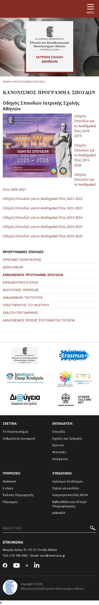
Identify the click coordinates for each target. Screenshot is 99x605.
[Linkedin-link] (37, 566)
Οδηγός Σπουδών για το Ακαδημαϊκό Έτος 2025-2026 (42, 236)
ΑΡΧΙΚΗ (7, 81)
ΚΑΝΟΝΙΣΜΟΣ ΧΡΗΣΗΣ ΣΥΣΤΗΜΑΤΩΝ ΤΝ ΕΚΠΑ (39, 320)
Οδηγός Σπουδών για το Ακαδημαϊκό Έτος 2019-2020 (85, 155)
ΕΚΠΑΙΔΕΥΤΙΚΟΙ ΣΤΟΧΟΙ (20, 282)
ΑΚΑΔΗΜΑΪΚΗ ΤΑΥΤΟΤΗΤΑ (23, 297)
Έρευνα (58, 445)
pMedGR (58, 513)
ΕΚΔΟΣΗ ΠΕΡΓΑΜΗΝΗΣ (20, 312)
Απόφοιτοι (60, 459)
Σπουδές (58, 431)
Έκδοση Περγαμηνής (18, 495)
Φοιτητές (59, 452)
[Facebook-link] (5, 565)
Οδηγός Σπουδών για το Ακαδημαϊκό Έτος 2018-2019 (85, 126)
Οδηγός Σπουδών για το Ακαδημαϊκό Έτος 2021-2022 (42, 198)
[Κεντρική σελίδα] (49, 38)
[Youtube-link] (16, 566)
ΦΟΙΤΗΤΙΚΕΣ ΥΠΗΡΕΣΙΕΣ (21, 290)
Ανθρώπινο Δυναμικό (19, 438)
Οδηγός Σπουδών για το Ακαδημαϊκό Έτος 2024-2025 (42, 226)
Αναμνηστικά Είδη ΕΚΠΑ (70, 495)
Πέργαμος (10, 502)
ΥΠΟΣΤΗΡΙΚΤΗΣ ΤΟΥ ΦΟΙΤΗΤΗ (26, 305)
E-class (8, 488)
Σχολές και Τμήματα (67, 438)
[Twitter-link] (27, 565)
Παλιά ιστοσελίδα (65, 488)
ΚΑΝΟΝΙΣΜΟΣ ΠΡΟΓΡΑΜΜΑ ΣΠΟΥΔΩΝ (33, 275)
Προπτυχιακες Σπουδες (29, 81)
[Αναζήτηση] (93, 529)
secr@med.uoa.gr (52, 555)
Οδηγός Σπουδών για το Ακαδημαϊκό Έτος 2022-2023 (42, 208)
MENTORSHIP (13, 267)
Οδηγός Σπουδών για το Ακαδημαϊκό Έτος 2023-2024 (42, 217)
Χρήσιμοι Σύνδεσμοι (67, 481)
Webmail (9, 481)
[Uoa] (10, 587)
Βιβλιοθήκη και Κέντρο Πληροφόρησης (69, 504)
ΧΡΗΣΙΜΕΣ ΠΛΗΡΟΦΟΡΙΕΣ (22, 259)
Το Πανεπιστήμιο (16, 431)
